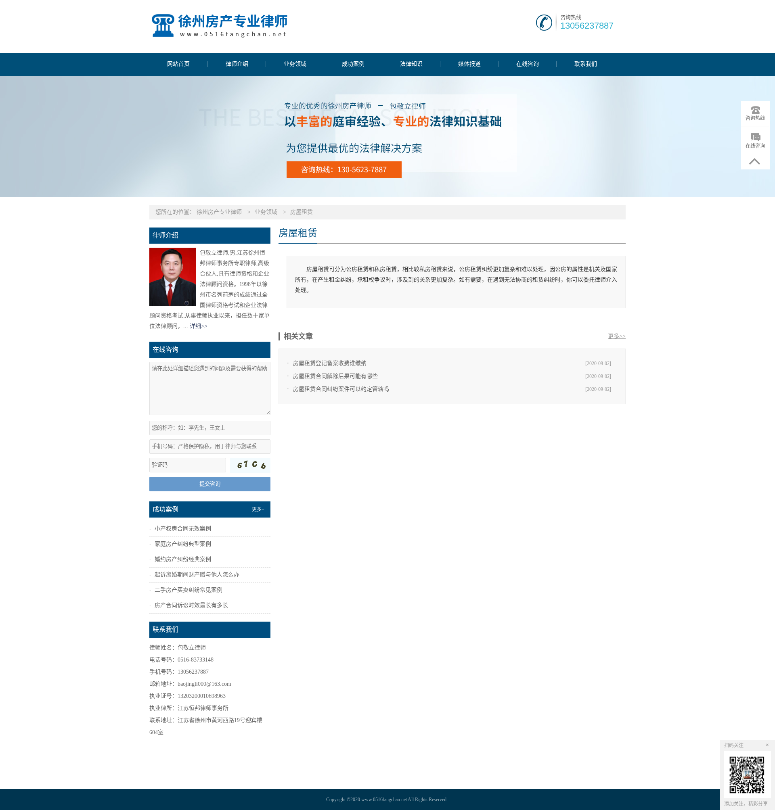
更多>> (617, 336)
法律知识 (411, 64)
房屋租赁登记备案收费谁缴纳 (330, 363)
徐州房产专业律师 (219, 212)
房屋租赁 (301, 212)
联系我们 (585, 64)
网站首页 (178, 64)
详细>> (198, 326)
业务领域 (295, 64)
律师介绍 (237, 64)
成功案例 (353, 64)
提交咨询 (209, 484)
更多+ (258, 509)
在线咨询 (527, 64)
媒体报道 (469, 64)
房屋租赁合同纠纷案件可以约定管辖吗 (341, 389)
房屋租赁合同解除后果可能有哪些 (335, 376)
